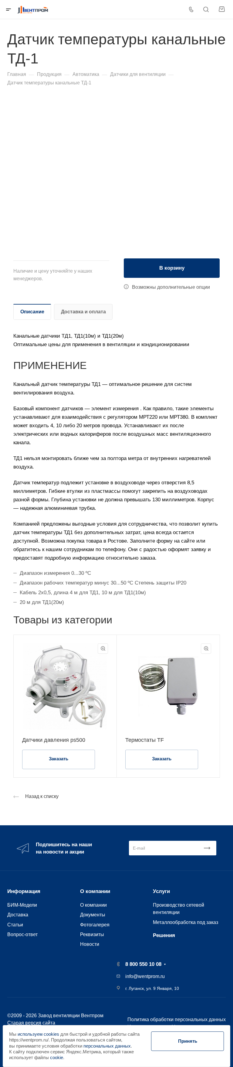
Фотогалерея (95, 924)
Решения (164, 935)
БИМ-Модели (22, 905)
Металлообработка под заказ (185, 922)
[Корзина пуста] (221, 9)
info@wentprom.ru (145, 976)
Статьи (15, 924)
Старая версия (24, 1022)
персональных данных (107, 1046)
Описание (32, 311)
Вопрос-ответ (22, 934)
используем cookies (38, 1034)
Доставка (17, 914)
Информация (23, 891)
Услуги (161, 891)
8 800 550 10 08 (143, 964)
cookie (56, 1057)
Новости (89, 944)
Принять (187, 1041)
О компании (95, 891)
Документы (92, 914)
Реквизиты (92, 934)
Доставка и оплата (83, 311)
